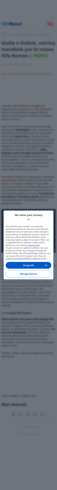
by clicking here (32, 245)
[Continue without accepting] (28, 219)
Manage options (28, 273)
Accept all (28, 265)
